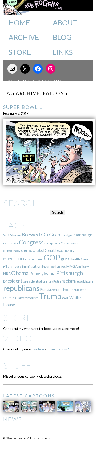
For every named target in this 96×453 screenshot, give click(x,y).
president (12, 281)
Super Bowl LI (23, 107)
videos (39, 349)
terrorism (32, 298)
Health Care (79, 259)
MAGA (72, 266)
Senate (56, 290)
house (17, 266)
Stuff (17, 365)
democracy (12, 250)
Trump (50, 296)
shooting (67, 289)
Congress (31, 242)
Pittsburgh (69, 273)
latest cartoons (29, 395)
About (65, 22)
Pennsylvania (42, 273)
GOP (51, 257)
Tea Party (17, 298)
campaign (83, 235)
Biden (16, 235)
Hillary (7, 266)
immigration (32, 266)
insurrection (51, 266)
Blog (62, 37)
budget (68, 235)
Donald (49, 250)
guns (65, 258)
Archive (24, 37)
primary (47, 281)
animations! (60, 349)
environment (34, 259)
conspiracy (52, 243)
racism (68, 281)
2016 (7, 235)
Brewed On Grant (42, 234)
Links (63, 52)
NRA (7, 273)
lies (63, 266)
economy (65, 250)
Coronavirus (69, 243)
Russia (45, 289)
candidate (10, 243)
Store (20, 52)
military (83, 266)
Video (17, 338)
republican (84, 281)
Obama (20, 273)
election (13, 258)
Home (19, 22)
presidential (32, 281)
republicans (21, 288)
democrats (32, 250)
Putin (57, 281)
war (65, 297)
